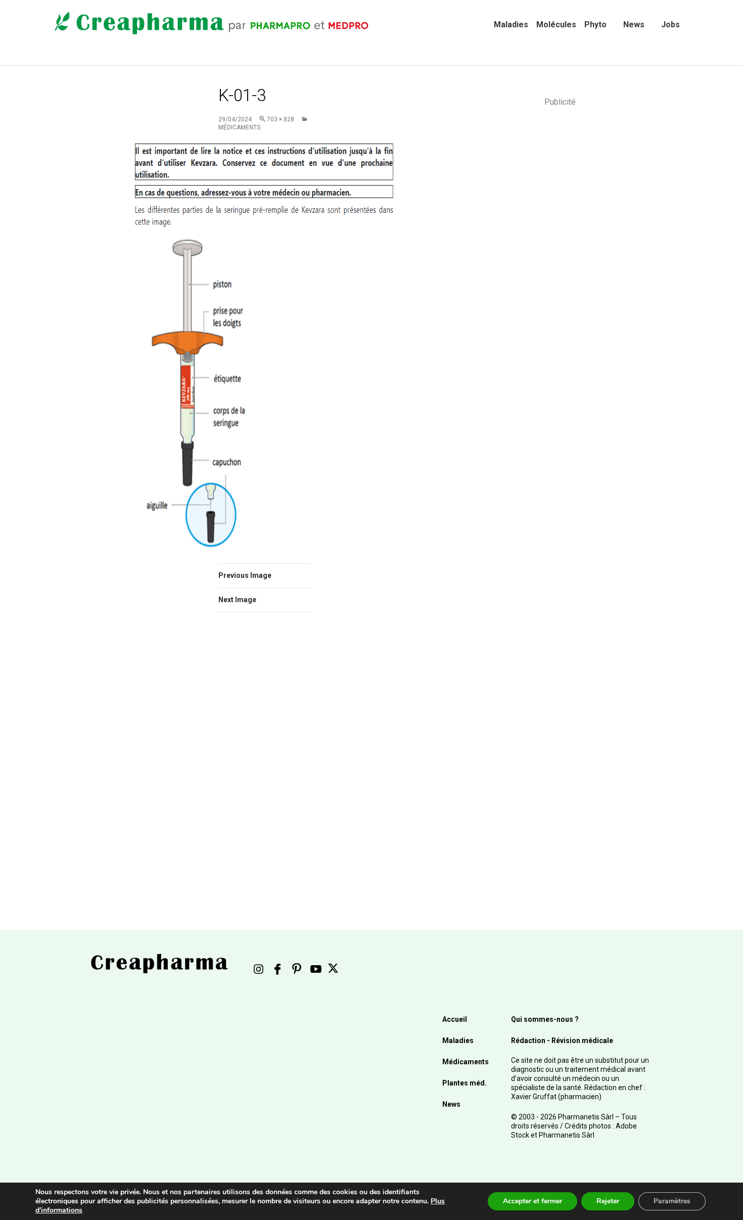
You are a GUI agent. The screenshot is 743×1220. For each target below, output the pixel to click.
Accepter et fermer (532, 1201)
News (633, 24)
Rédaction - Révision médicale (562, 1040)
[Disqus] (278, 763)
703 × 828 (280, 119)
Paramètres (672, 1201)
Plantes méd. (464, 1083)
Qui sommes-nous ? (545, 1019)
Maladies (511, 24)
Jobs (670, 24)
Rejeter (607, 1201)
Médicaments (465, 1062)
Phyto (595, 24)
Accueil (454, 1019)
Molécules (556, 24)
